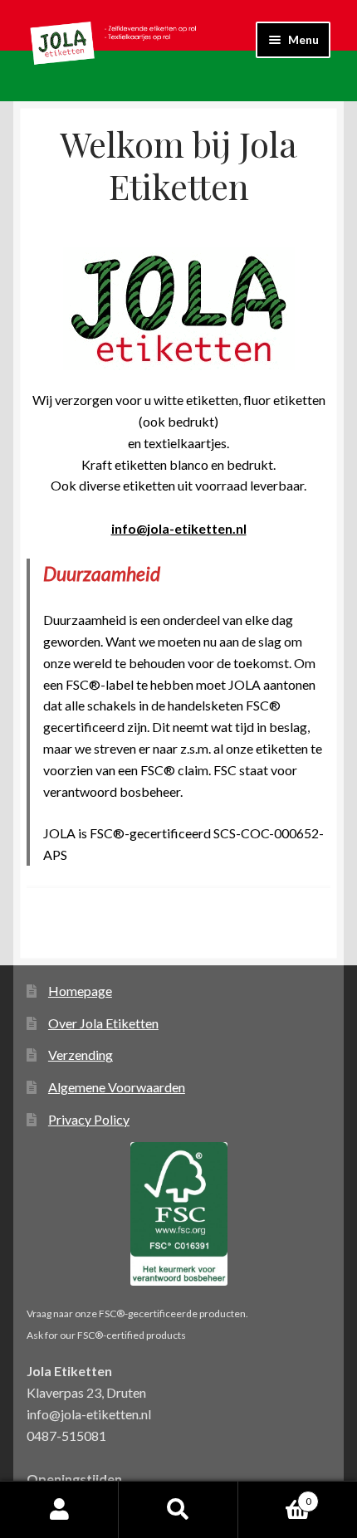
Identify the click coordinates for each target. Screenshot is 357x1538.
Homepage (80, 990)
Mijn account (59, 1510)
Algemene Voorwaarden (116, 1087)
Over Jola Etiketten (103, 1023)
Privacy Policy (89, 1119)
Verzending (80, 1054)
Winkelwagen (274, 1495)
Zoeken (178, 1510)
